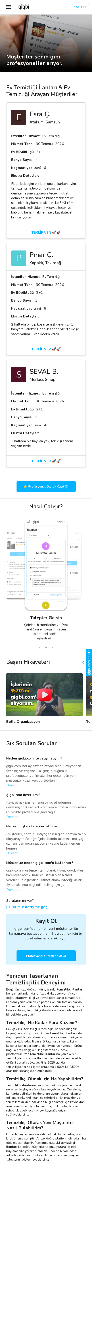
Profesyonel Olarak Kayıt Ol (46, 956)
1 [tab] (39, 647)
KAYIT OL (80, 7)
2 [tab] (46, 647)
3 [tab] (52, 647)
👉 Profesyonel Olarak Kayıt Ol (46, 486)
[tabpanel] (35, 581)
